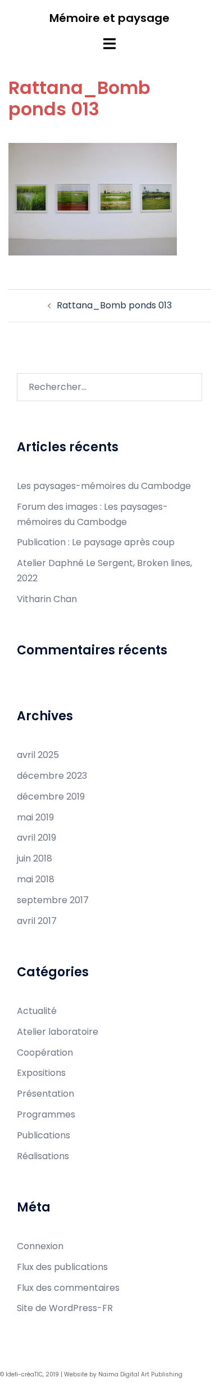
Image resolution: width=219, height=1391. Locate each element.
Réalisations (43, 1156)
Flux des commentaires (68, 1287)
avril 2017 (37, 920)
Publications (43, 1135)
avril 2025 (38, 754)
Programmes (46, 1114)
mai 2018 (35, 879)
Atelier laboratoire (57, 1031)
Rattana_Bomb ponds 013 (114, 305)
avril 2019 (36, 837)
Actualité (37, 1010)
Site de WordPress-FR (65, 1308)
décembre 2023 (52, 775)
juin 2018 (34, 858)
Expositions (41, 1072)
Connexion (40, 1246)
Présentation (45, 1093)
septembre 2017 (53, 900)
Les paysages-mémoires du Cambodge (104, 485)
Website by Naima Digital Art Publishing (123, 1374)
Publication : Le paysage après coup (96, 542)
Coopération (45, 1052)
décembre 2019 (51, 796)
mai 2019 (35, 817)
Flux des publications (62, 1266)
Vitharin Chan (47, 599)
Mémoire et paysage (109, 18)
